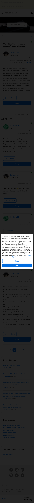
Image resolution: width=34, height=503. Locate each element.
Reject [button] (17, 261)
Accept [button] (17, 265)
